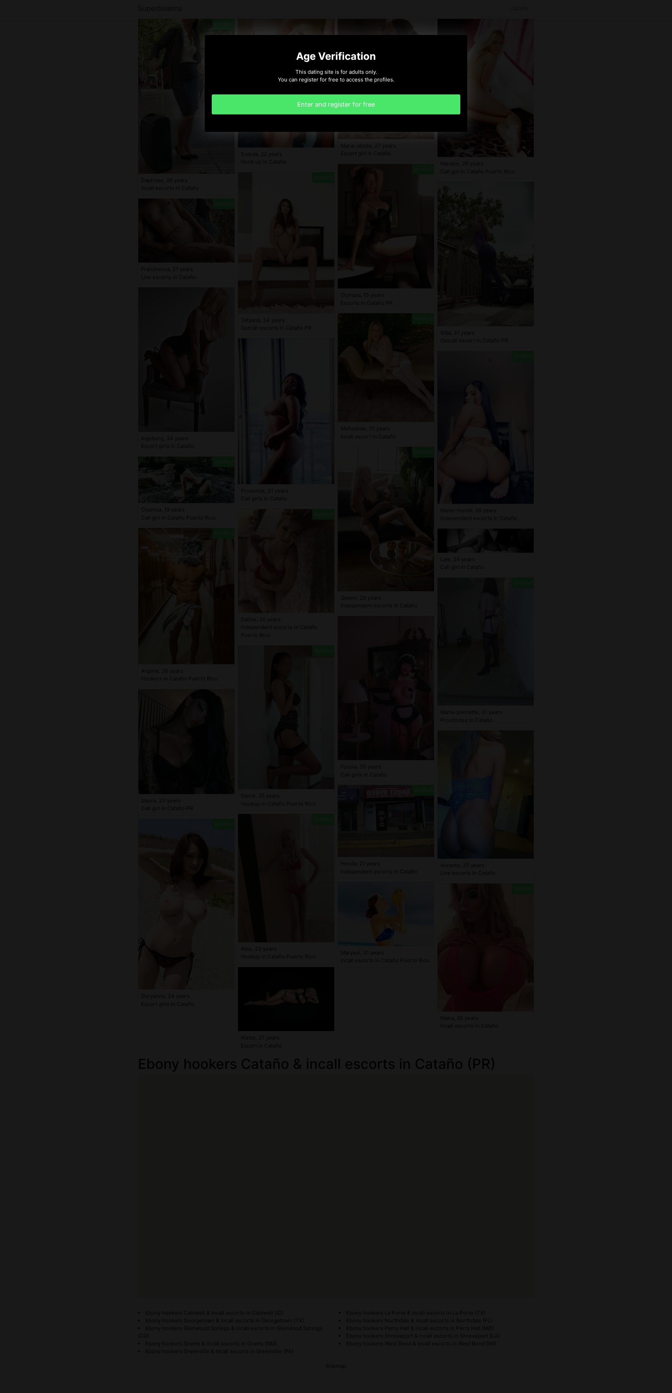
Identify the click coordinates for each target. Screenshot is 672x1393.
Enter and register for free (336, 104)
